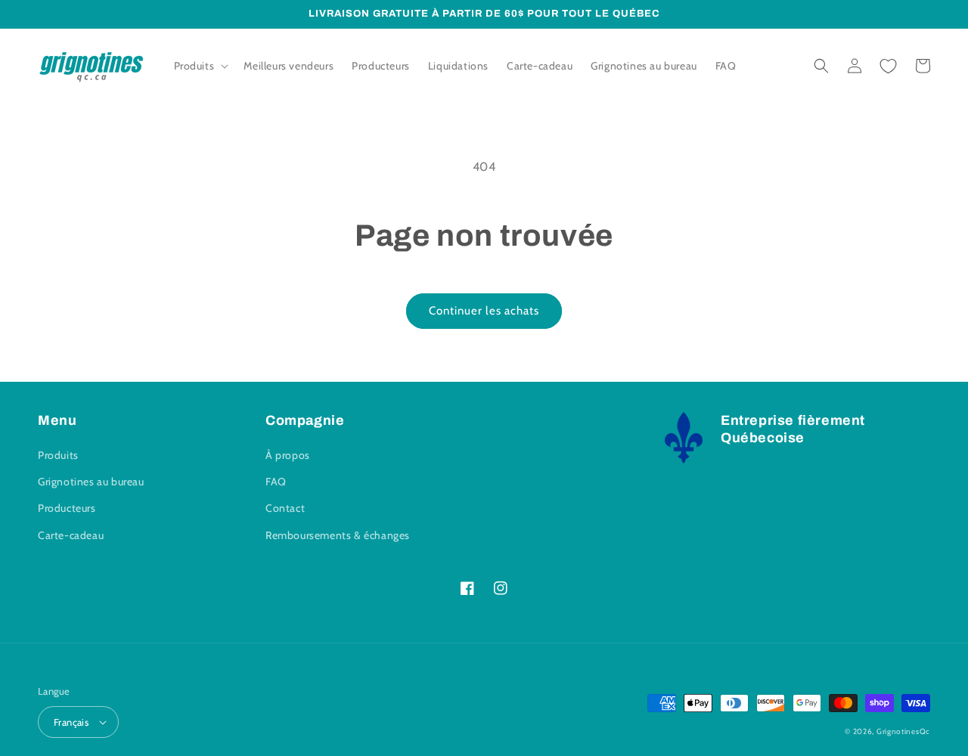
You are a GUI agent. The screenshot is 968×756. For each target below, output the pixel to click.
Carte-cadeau (71, 535)
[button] (200, 66)
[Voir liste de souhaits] (887, 65)
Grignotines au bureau (91, 481)
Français (71, 722)
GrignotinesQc (903, 731)
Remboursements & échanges (337, 535)
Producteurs (67, 508)
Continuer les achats (484, 311)
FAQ (276, 481)
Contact (285, 508)
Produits (58, 455)
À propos (287, 455)
